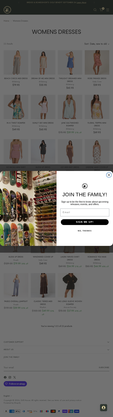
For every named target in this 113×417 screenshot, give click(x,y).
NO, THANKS (85, 231)
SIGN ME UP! (84, 222)
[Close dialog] (109, 175)
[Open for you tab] (103, 407)
